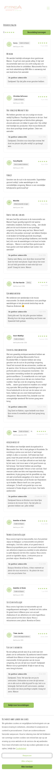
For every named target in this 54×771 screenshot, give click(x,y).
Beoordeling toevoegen (37, 32)
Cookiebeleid (21, 748)
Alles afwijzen (27, 761)
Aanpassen (27, 755)
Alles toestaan (27, 767)
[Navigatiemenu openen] (48, 8)
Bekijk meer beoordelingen (18, 705)
